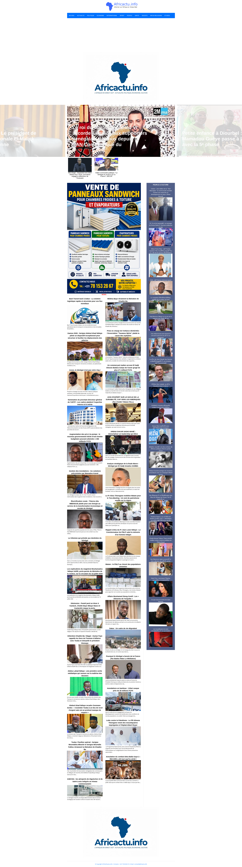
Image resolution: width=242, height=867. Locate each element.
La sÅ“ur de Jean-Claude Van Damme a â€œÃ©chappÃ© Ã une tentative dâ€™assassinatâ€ (160, 361)
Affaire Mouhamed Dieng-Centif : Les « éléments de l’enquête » (123, 597)
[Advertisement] (121, 35)
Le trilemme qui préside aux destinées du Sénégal (85, 539)
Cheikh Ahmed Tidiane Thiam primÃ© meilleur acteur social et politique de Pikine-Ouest (161, 540)
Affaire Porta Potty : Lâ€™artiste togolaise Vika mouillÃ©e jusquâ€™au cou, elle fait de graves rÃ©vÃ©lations (160, 250)
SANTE (137, 15)
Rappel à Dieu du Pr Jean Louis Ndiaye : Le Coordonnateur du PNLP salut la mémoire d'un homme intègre (123, 532)
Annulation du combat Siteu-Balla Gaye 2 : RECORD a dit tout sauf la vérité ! (123, 758)
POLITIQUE (90, 15)
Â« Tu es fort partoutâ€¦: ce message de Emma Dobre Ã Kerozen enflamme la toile (160, 225)
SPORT (122, 15)
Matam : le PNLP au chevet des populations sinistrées (123, 565)
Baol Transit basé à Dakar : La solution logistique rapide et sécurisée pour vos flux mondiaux (84, 301)
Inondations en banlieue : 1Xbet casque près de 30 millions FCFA (123, 689)
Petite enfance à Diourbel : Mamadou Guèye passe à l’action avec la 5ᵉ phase (110, 138)
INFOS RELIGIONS (156, 15)
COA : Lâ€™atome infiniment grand (160, 280)
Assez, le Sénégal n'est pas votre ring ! (85, 370)
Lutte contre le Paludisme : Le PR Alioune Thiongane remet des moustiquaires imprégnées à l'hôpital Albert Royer (123, 722)
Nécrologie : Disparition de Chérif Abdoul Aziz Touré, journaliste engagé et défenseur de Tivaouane (80, 175)
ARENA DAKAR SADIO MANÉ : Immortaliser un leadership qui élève (123, 433)
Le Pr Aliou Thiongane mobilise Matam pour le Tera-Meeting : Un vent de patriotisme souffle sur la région (123, 498)
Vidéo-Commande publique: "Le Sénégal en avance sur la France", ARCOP (106, 174)
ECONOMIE (100, 15)
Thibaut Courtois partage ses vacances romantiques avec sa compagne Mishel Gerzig (160, 472)
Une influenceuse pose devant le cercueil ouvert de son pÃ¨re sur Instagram (161, 335)
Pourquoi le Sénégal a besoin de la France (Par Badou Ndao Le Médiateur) (123, 657)
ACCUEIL (71, 15)
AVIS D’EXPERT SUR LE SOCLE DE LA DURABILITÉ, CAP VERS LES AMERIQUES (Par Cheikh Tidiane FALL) (123, 399)
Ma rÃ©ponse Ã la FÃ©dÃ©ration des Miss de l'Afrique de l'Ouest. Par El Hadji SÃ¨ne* (160, 497)
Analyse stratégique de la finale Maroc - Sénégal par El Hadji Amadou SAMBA (123, 465)
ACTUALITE (80, 15)
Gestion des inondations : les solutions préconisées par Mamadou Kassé (85, 472)
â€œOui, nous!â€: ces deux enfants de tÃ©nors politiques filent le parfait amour (160, 448)
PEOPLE (129, 15)
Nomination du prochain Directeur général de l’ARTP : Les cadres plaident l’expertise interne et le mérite (85, 402)
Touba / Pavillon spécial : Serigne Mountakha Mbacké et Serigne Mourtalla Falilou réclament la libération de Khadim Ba (84, 745)
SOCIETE (145, 15)
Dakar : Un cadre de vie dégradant (123, 628)
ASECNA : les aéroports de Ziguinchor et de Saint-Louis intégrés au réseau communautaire (85, 781)
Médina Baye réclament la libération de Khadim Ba (123, 300)
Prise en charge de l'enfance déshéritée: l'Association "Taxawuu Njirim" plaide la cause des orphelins (123, 333)
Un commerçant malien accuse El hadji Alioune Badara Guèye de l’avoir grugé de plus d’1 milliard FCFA (123, 367)
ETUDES (167, 15)
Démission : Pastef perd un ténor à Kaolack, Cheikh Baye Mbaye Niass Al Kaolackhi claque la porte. (85, 605)
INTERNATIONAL (112, 15)
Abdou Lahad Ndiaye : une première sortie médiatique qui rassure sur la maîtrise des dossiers (85, 673)
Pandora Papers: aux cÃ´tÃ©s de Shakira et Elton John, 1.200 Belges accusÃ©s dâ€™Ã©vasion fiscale (160, 518)
